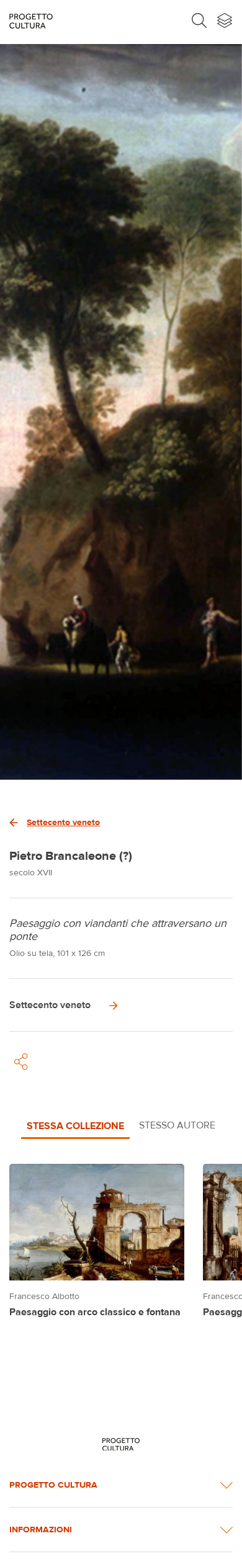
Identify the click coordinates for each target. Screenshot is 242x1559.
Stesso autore (177, 1125)
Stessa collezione (75, 1125)
